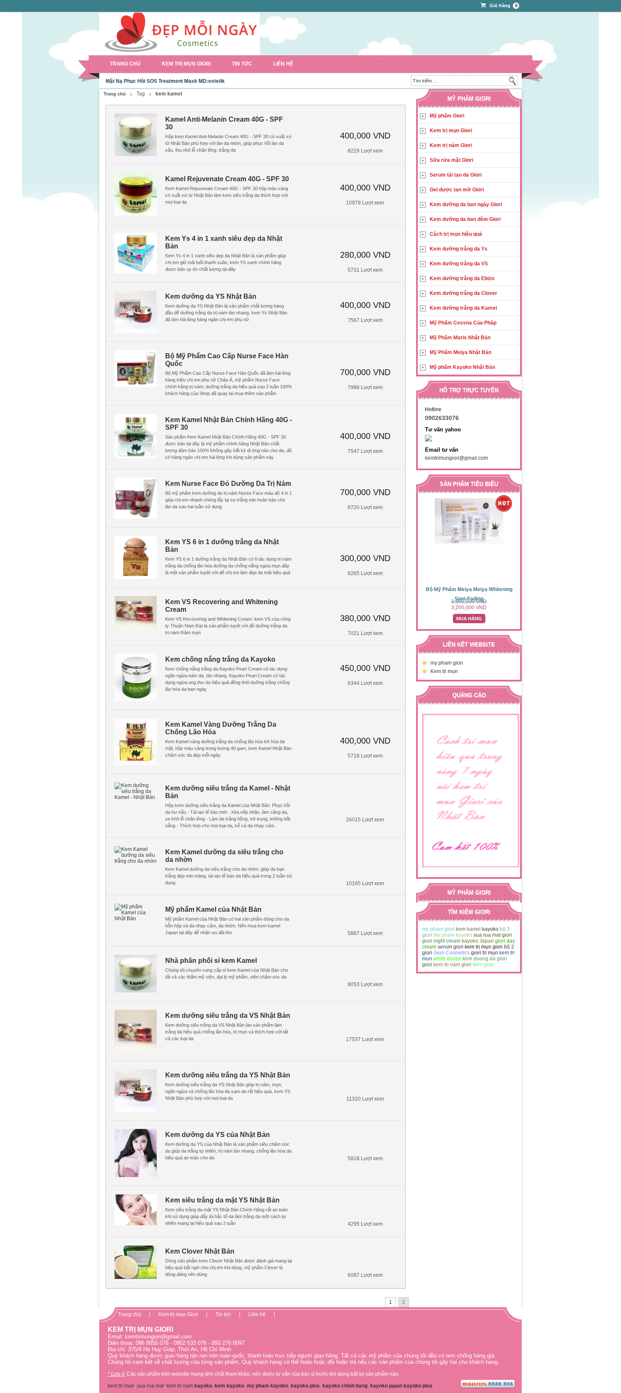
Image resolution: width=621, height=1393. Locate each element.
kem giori (483, 965)
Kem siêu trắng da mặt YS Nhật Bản (222, 1200)
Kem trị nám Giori (451, 145)
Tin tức (242, 64)
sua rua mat (150, 1386)
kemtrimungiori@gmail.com (456, 458)
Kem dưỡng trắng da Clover (463, 293)
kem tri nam (179, 1386)
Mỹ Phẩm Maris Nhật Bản (460, 338)
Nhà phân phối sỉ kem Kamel (211, 960)
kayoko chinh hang (345, 1386)
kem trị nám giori (452, 965)
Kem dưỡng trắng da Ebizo (462, 278)
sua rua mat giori (493, 935)
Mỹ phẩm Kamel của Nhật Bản (213, 909)
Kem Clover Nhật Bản (199, 1251)
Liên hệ (283, 64)
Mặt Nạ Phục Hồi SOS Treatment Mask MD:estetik (165, 81)
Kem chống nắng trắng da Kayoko (220, 659)
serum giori (450, 947)
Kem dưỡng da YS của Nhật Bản (217, 1134)
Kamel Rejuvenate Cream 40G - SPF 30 (227, 179)
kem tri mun (121, 1386)
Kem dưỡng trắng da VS (459, 264)
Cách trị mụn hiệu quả (456, 234)
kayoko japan (386, 1386)
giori (427, 965)
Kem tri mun (444, 671)
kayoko (490, 929)
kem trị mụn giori (484, 947)
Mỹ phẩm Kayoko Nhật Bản (462, 367)
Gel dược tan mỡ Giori (457, 190)
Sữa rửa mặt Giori (451, 160)
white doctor (447, 959)
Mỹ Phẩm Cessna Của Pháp (463, 323)
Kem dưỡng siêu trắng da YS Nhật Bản (227, 1075)
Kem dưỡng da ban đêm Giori (465, 219)
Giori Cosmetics (451, 953)
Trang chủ (125, 64)
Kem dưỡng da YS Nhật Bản (210, 296)
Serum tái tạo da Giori (456, 175)
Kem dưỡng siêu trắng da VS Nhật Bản (227, 1015)
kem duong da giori (485, 959)
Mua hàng (469, 618)
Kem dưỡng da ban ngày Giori (466, 204)
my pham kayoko (452, 935)
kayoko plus (305, 1386)
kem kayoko (229, 1386)
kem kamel (468, 929)
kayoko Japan (478, 941)
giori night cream (441, 941)
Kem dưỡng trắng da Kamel (463, 308)
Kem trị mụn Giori (186, 64)
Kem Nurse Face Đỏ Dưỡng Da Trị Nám (228, 483)
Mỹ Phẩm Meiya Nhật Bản (460, 352)
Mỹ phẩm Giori (447, 116)
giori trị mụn (484, 953)
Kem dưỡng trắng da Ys (459, 249)
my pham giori (446, 663)
